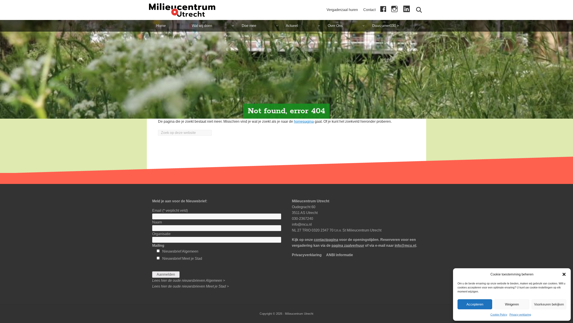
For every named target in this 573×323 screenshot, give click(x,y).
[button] (564, 274)
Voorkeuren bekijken (549, 304)
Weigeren (512, 304)
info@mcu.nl (302, 224)
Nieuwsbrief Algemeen (180, 251)
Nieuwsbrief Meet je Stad (182, 258)
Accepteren (474, 304)
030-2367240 (302, 218)
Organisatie (161, 234)
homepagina (304, 121)
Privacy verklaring (520, 314)
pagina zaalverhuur (347, 245)
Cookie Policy (498, 314)
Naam (157, 222)
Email (170, 210)
